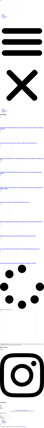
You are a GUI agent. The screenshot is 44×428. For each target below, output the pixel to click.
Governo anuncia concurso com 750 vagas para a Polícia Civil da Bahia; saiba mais (18, 143)
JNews (4, 426)
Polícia (3, 14)
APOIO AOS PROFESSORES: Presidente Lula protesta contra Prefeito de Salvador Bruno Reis (21, 221)
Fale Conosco (26, 410)
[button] (22, 63)
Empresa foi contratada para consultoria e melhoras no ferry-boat (14, 202)
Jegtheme (24, 426)
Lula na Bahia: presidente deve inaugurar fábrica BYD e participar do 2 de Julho (18, 263)
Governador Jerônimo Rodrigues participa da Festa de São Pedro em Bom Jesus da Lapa (19, 248)
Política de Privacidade (19, 410)
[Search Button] (10, 416)
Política (3, 15)
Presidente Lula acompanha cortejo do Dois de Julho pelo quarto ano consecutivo (18, 235)
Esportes (3, 17)
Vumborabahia (4, 16)
